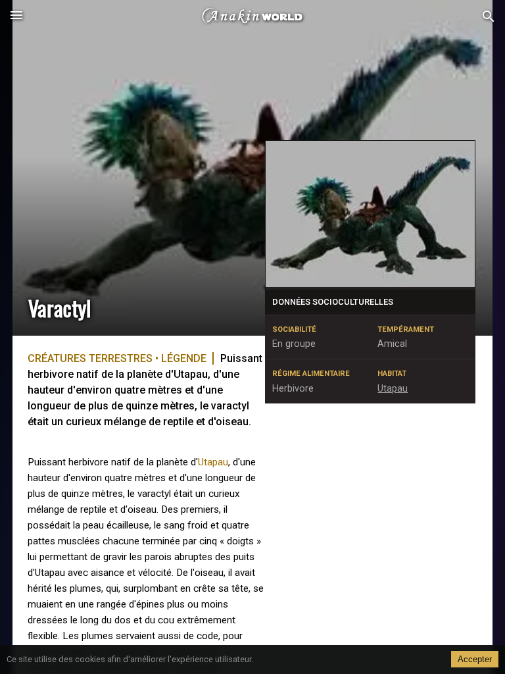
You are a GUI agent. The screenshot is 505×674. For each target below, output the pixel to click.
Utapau (213, 462)
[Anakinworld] (252, 16)
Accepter (475, 659)
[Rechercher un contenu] (488, 17)
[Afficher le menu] (16, 16)
